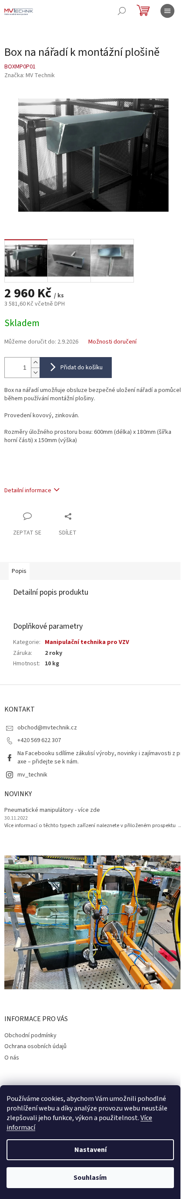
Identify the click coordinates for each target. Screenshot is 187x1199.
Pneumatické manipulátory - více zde (52, 810)
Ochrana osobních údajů (35, 1046)
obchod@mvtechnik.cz (47, 727)
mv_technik (32, 774)
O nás (11, 1057)
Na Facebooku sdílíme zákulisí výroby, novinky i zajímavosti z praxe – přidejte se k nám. (99, 757)
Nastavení (90, 1150)
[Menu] (167, 11)
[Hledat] (121, 11)
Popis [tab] (19, 571)
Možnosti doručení (112, 342)
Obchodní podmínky (30, 1035)
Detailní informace (27, 490)
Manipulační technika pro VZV (87, 642)
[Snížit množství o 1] (35, 373)
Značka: (29, 75)
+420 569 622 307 (39, 740)
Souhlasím (90, 1177)
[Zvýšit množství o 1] (35, 363)
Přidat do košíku (81, 367)
